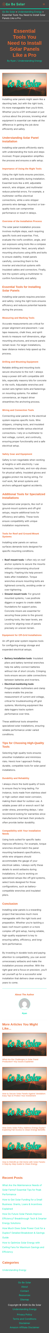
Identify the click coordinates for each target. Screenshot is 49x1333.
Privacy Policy (24, 1314)
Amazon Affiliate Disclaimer (24, 1327)
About (24, 1286)
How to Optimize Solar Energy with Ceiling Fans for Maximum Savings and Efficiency (23, 1247)
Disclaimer (24, 1323)
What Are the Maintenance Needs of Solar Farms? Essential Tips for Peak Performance (22, 1190)
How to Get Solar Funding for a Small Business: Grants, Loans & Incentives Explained (22, 1204)
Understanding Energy (30, 11)
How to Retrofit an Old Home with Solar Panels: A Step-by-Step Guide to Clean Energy (23, 1163)
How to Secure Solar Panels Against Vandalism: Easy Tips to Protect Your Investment (24, 1094)
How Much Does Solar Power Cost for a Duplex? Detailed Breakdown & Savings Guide (23, 1233)
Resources (24, 1295)
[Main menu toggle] (44, 4)
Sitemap (24, 1299)
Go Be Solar (8, 11)
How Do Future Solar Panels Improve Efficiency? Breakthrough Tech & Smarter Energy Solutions (24, 1218)
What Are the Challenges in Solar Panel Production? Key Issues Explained (20, 1060)
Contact (24, 1291)
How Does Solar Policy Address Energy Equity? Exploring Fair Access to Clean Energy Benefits (24, 1129)
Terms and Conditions (24, 1319)
